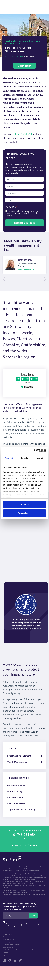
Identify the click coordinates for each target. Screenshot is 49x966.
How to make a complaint (11, 937)
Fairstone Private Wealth (11, 944)
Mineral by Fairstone (10, 942)
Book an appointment (24, 845)
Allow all (24, 504)
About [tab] (40, 458)
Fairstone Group (8, 939)
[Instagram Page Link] (15, 960)
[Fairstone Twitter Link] (20, 960)
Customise (23, 513)
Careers (5, 952)
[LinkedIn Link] (4, 960)
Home (7, 56)
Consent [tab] (9, 458)
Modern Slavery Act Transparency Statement (18, 950)
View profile (24, 269)
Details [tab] (24, 458)
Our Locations (18, 56)
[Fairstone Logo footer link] (11, 859)
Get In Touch (24, 65)
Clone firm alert (8, 947)
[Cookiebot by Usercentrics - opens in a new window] (34, 450)
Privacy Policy (7, 934)
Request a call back (24, 222)
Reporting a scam (8, 955)
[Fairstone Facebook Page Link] (9, 960)
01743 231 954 (24, 835)
